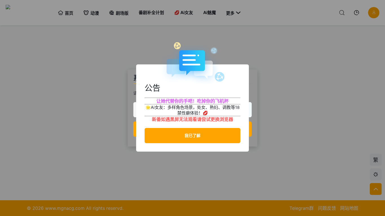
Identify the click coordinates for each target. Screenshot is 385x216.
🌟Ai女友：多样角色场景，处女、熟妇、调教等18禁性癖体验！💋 (192, 110)
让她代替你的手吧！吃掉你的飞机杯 (192, 101)
